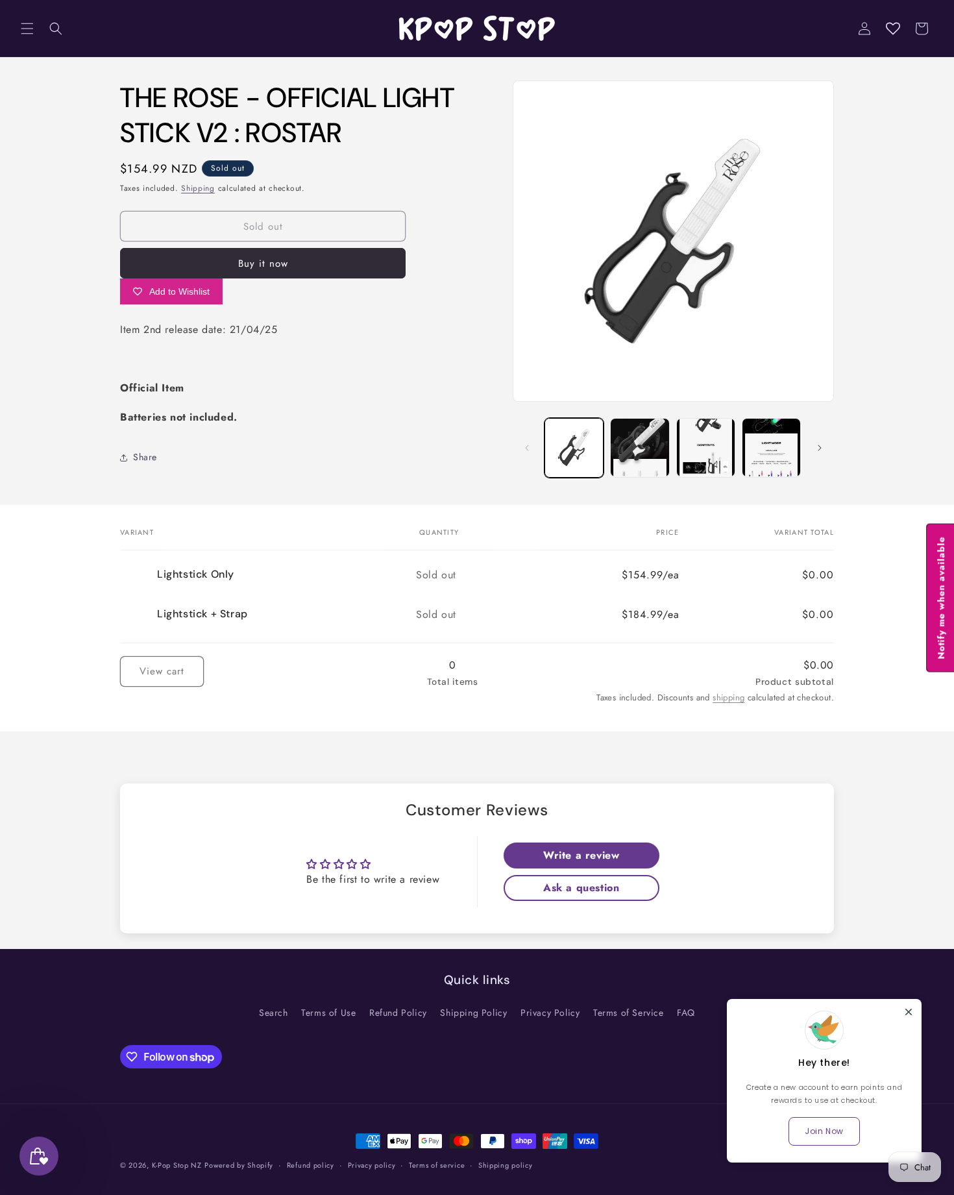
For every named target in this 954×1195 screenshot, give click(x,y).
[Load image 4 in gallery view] (771, 447)
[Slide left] (527, 448)
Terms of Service (628, 1012)
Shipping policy (505, 1165)
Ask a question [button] (581, 887)
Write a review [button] (581, 855)
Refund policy (310, 1165)
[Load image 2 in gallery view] (639, 447)
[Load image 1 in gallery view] (574, 447)
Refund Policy (398, 1012)
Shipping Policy (473, 1012)
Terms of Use (328, 1012)
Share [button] (145, 456)
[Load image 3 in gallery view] (705, 447)
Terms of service (437, 1165)
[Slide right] (819, 448)
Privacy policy (372, 1165)
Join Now (824, 1131)
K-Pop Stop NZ (177, 1165)
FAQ (686, 1012)
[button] (27, 28)
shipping (728, 697)
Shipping (198, 188)
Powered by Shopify (238, 1165)
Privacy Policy (550, 1012)
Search (273, 1012)
